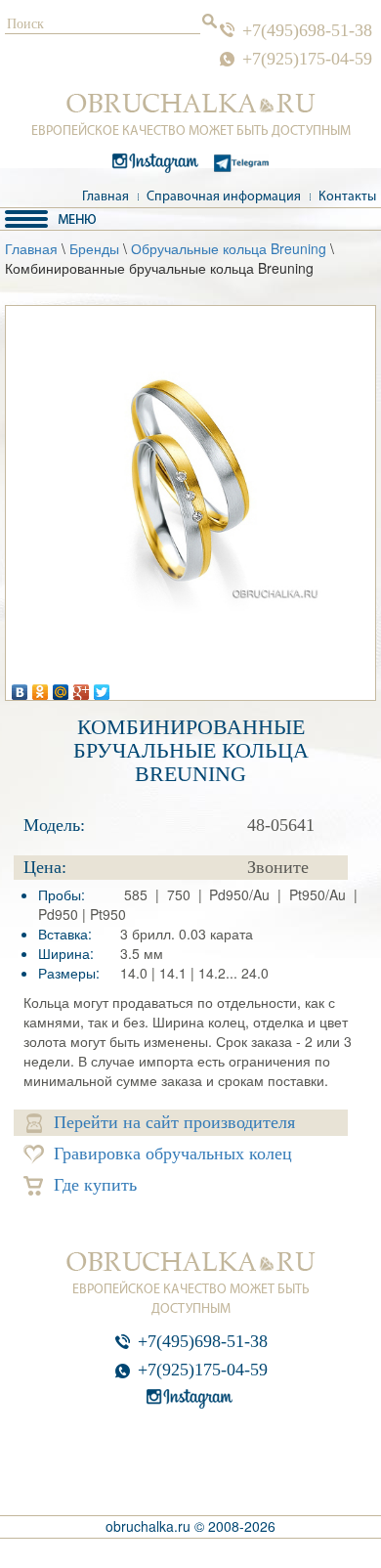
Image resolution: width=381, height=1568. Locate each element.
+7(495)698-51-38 (307, 30)
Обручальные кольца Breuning (228, 248)
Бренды (94, 248)
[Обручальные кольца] (191, 103)
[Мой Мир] (61, 687)
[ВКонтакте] (20, 687)
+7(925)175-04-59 (307, 58)
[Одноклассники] (40, 687)
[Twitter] (102, 687)
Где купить (95, 1185)
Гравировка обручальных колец (173, 1153)
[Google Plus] (81, 687)
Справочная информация (224, 197)
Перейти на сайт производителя (174, 1122)
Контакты (347, 197)
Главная (105, 197)
